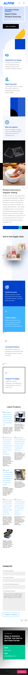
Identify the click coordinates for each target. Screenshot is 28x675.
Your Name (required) (8, 570)
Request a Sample (11, 614)
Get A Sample (11, 26)
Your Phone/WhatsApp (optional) (11, 584)
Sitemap (16, 671)
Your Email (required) (8, 577)
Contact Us (21, 671)
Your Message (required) (9, 591)
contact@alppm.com (10, 656)
